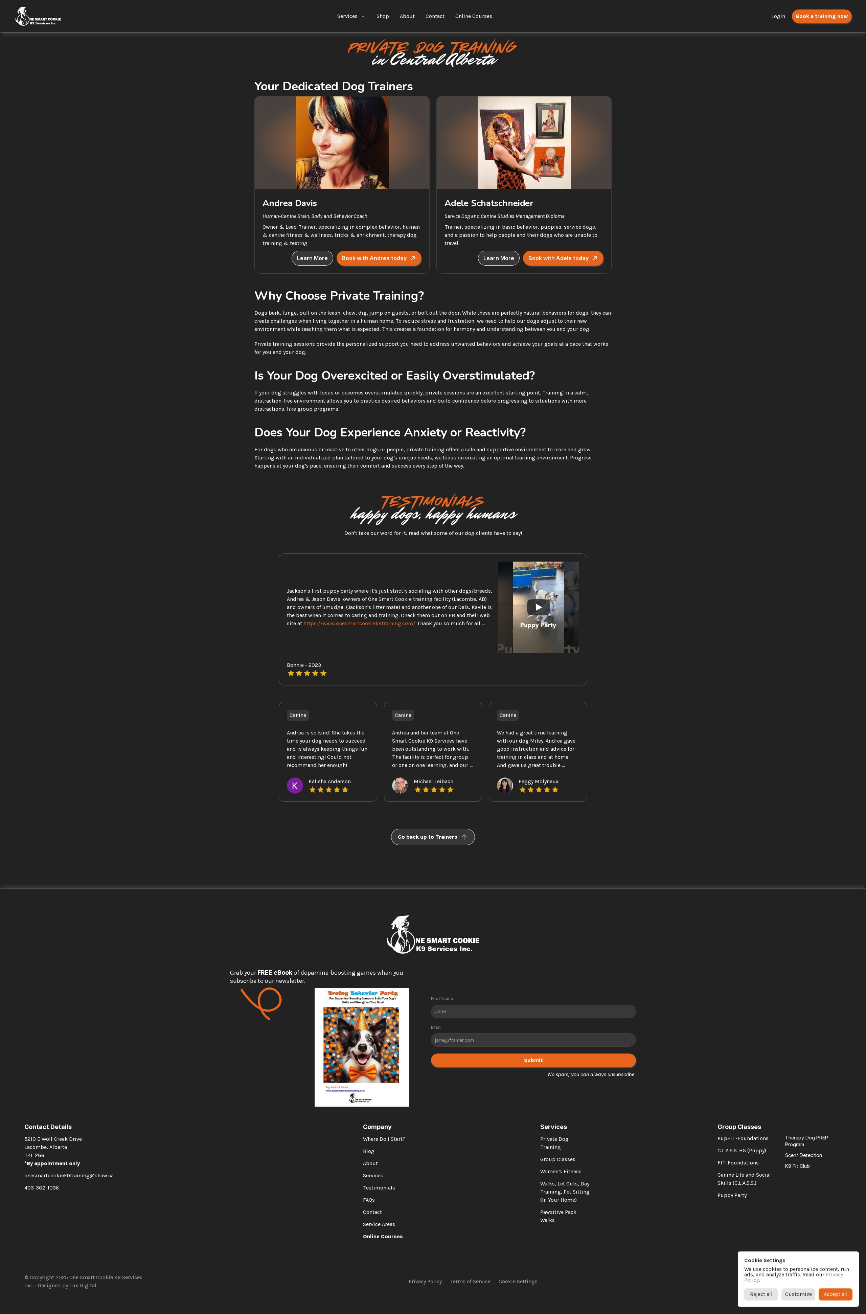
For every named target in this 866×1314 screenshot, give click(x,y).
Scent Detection (803, 1155)
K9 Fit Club (797, 1166)
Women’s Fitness (561, 1171)
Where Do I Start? (384, 1139)
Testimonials (379, 1187)
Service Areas (379, 1224)
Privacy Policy (425, 1281)
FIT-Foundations (738, 1162)
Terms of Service (470, 1281)
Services (347, 16)
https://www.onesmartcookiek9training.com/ (359, 623)
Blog (368, 1151)
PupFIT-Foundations (743, 1138)
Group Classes (557, 1159)
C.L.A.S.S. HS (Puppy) (741, 1150)
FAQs (369, 1200)
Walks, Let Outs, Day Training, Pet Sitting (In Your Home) (565, 1191)
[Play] (538, 607)
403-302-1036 (41, 1187)
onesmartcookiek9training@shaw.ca (69, 1175)
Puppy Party (732, 1195)
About (370, 1163)
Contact (372, 1212)
